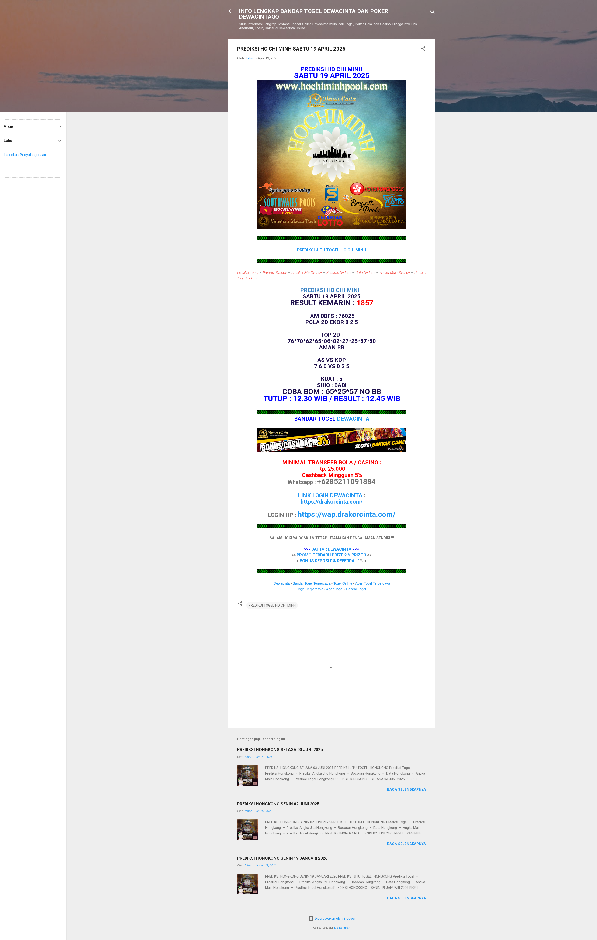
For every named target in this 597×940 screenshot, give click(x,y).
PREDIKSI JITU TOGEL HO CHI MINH (331, 249)
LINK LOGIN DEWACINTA (330, 495)
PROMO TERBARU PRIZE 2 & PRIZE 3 (331, 554)
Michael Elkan (342, 927)
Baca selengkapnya (406, 789)
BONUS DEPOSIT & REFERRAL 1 (330, 560)
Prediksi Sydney (275, 273)
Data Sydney (365, 273)
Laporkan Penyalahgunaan (25, 155)
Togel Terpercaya (310, 589)
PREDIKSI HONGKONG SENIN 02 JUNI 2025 (278, 803)
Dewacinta (282, 583)
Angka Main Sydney (395, 273)
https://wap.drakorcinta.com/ (347, 514)
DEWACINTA (353, 418)
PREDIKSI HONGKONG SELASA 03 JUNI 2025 (280, 749)
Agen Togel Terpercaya (372, 583)
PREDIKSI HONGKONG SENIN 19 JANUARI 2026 (282, 858)
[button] (423, 49)
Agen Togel (334, 589)
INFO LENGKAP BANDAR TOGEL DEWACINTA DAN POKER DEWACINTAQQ (313, 14)
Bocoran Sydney (338, 273)
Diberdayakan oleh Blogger (334, 918)
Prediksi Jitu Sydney (306, 273)
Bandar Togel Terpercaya (311, 583)
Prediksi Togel (247, 273)
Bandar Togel (356, 589)
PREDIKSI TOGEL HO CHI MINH (272, 605)
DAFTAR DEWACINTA (331, 549)
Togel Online (342, 583)
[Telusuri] (432, 13)
